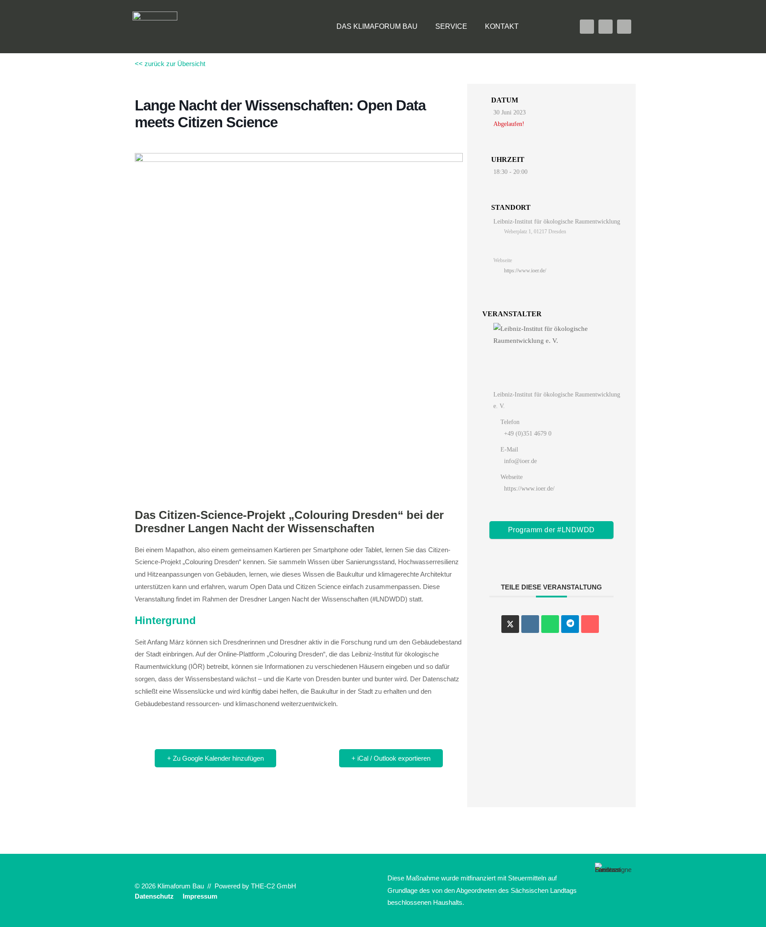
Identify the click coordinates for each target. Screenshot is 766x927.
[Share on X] (510, 624)
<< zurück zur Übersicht (170, 63)
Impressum (200, 896)
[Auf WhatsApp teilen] (550, 624)
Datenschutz (154, 896)
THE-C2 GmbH (273, 886)
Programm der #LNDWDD (551, 530)
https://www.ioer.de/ (525, 270)
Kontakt (502, 26)
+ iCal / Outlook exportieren (391, 758)
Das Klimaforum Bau (377, 26)
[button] (545, 26)
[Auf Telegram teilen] (570, 624)
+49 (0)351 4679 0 (527, 433)
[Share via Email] (590, 624)
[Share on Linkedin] (530, 624)
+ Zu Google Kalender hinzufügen (215, 758)
